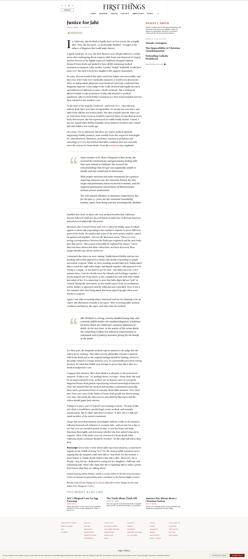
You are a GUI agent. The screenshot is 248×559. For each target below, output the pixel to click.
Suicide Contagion (156, 42)
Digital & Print (67, 526)
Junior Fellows (90, 535)
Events (150, 13)
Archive (114, 13)
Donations (108, 535)
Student (64, 532)
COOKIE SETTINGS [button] (219, 555)
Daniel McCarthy (112, 501)
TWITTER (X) (173, 529)
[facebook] (65, 5)
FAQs (106, 538)
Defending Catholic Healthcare (157, 57)
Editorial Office (111, 526)
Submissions (109, 532)
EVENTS (131, 523)
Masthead (88, 529)
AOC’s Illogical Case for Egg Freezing (82, 500)
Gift (62, 529)
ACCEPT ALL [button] (237, 555)
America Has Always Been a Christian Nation (161, 500)
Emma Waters (71, 504)
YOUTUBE (172, 532)
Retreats (131, 529)
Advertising (89, 532)
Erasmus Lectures (134, 532)
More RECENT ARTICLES (154, 64)
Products (154, 529)
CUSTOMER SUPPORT (112, 529)
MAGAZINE (103, 13)
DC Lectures (132, 535)
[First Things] (124, 6)
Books (152, 532)
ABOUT (87, 523)
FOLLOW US (174, 523)
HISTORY (87, 526)
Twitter (90, 486)
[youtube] (69, 5)
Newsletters (138, 13)
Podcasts (125, 13)
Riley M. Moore (151, 504)
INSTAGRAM (173, 535)
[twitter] (62, 5)
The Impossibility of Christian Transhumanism (163, 49)
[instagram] (72, 5)
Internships (89, 538)
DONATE (67, 10)
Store (152, 526)
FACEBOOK (173, 526)
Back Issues (154, 535)
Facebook (100, 482)
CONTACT (109, 523)
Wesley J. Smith (72, 27)
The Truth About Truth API (121, 498)
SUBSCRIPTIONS (68, 523)
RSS (132, 482)
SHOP (152, 523)
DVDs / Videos (155, 538)
